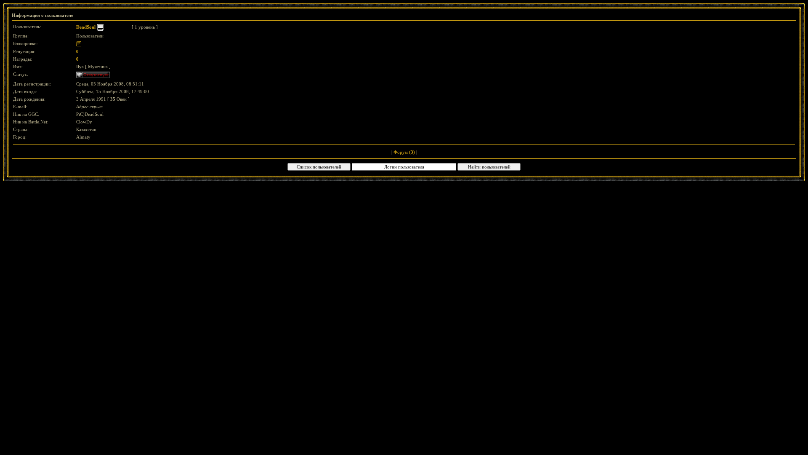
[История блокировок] (78, 43)
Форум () (404, 152)
